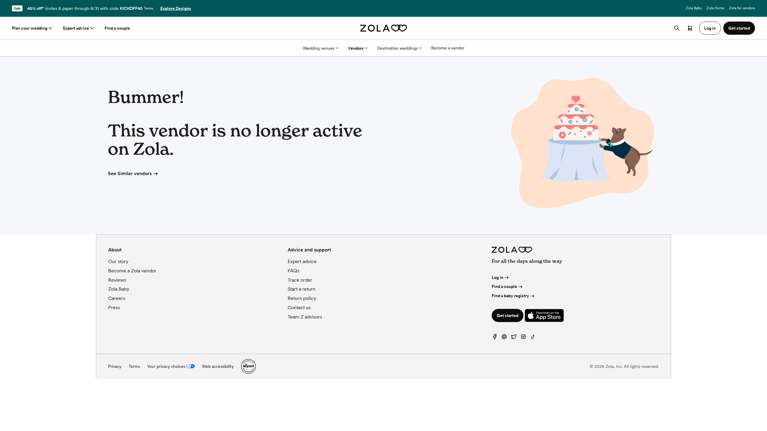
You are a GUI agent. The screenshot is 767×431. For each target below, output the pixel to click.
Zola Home (715, 8)
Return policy (302, 298)
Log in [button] (710, 28)
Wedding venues (318, 48)
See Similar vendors (130, 173)
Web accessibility (218, 366)
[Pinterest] (504, 338)
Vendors (356, 48)
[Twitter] (514, 338)
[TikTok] (533, 338)
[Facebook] (495, 338)
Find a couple (117, 28)
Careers (116, 298)
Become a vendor (447, 47)
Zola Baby (694, 8)
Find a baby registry (510, 295)
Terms (148, 8)
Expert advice (76, 28)
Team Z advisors (305, 317)
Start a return (301, 289)
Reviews (117, 280)
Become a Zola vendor (132, 271)
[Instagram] (523, 338)
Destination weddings (397, 48)
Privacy (114, 366)
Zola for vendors (742, 8)
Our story (118, 261)
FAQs (293, 271)
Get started (507, 315)
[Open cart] (690, 28)
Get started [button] (739, 28)
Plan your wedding (29, 28)
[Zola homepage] (383, 28)
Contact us (299, 307)
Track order (300, 280)
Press (114, 307)
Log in (497, 277)
